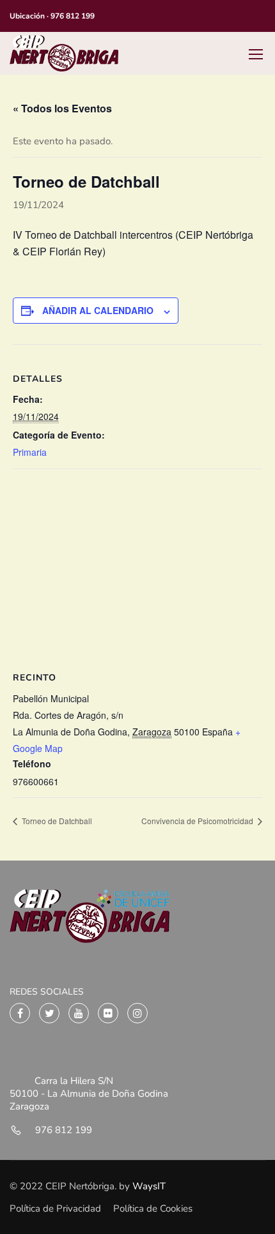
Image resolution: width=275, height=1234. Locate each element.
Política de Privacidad (55, 1208)
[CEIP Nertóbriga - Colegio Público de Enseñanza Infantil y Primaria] (64, 53)
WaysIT (148, 1186)
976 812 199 (73, 16)
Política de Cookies (152, 1208)
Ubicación (27, 16)
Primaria (30, 452)
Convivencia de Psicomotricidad (198, 820)
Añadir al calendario (97, 310)
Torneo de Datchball (56, 820)
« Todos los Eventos (62, 108)
